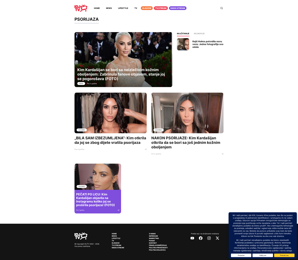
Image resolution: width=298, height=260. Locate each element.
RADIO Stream (118, 248)
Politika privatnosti (158, 248)
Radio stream (177, 8)
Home (97, 8)
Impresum (153, 236)
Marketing (154, 238)
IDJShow (116, 243)
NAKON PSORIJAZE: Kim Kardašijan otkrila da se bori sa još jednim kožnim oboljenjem (185, 142)
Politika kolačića (157, 250)
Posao (152, 241)
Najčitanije (183, 33)
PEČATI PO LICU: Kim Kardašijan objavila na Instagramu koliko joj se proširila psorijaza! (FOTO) (95, 199)
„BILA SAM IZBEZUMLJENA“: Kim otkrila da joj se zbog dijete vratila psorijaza (110, 140)
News (109, 8)
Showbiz (81, 130)
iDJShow (146, 8)
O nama (152, 234)
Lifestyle (123, 8)
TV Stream (160, 8)
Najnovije (199, 33)
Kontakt (153, 243)
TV (135, 8)
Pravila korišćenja (158, 245)
